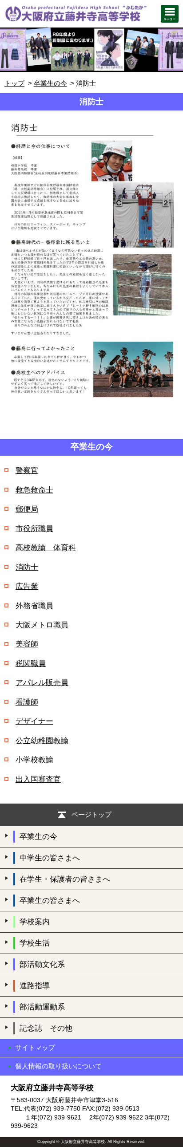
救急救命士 (34, 490)
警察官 (27, 470)
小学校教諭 (34, 760)
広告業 (27, 586)
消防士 (27, 567)
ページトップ (91, 814)
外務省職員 (34, 606)
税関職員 (31, 663)
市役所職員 (34, 528)
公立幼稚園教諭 (42, 741)
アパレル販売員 (42, 682)
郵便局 (27, 509)
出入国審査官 (38, 779)
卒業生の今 (50, 83)
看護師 (27, 702)
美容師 (27, 644)
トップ (14, 83)
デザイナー (34, 721)
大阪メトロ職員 (42, 625)
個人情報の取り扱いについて (58, 1066)
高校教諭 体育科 (46, 548)
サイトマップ (35, 1047)
